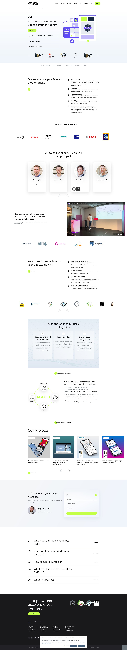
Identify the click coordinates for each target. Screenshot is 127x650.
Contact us (34, 613)
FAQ (85, 65)
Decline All (81, 645)
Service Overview (45, 65)
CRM (36, 8)
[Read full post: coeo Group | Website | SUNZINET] (88, 447)
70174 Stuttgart (55, 627)
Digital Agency (31, 8)
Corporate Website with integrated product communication (61, 463)
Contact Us (78, 65)
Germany (29, 621)
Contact (97, 3)
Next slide (98, 55)
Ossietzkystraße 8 (55, 626)
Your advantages (57, 65)
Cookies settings (65, 645)
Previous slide (29, 55)
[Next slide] (68, 195)
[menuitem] (92, 647)
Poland (41, 621)
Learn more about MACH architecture (71, 406)
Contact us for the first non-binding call (64, 373)
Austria (35, 621)
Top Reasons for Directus (35, 46)
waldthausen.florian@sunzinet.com (45, 512)
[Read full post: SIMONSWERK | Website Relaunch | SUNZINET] (63, 447)
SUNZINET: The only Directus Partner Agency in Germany (41, 36)
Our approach (68, 65)
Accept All (73, 645)
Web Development (41, 8)
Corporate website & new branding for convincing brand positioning (87, 463)
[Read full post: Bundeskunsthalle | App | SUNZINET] (39, 447)
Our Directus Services (34, 41)
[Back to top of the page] (124, 647)
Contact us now (32, 30)
